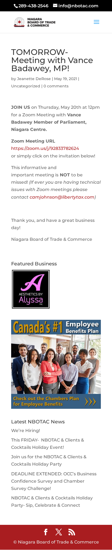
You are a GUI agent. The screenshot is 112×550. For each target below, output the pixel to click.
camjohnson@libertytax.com (62, 197)
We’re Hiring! (25, 430)
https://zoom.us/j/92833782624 (45, 148)
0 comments (56, 86)
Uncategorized (25, 86)
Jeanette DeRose (34, 78)
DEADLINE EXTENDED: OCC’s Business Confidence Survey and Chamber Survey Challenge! (54, 481)
